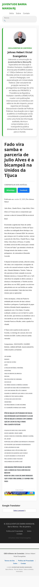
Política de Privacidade (14, 531)
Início (11, 13)
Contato (26, 13)
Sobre (18, 13)
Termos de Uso (10, 560)
